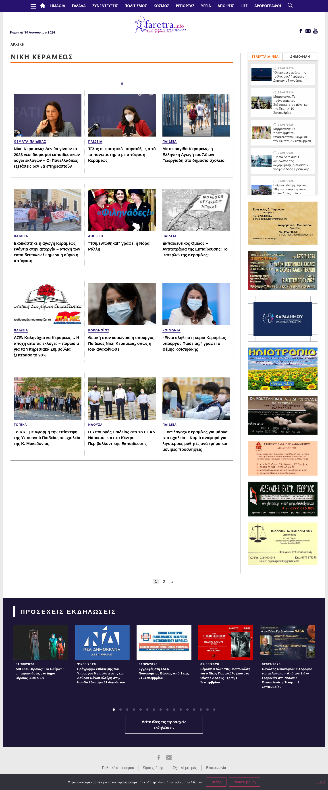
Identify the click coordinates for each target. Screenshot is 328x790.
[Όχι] (321, 782)
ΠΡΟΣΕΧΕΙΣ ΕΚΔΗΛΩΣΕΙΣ (68, 611)
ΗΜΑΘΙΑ (57, 5)
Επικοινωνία (216, 768)
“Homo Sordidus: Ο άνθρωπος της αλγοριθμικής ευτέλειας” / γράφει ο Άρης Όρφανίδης (291, 163)
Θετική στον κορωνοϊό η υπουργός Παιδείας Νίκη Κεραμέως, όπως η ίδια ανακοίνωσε (121, 343)
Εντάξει (216, 782)
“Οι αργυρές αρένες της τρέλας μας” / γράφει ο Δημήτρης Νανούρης (289, 76)
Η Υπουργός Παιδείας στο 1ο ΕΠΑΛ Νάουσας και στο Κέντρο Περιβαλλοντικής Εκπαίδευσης (121, 438)
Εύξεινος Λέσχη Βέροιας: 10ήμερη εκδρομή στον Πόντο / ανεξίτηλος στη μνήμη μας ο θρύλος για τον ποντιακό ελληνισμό (290, 193)
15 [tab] (207, 710)
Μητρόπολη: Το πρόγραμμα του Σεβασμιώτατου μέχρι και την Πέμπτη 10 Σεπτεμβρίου (290, 104)
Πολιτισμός (136, 5)
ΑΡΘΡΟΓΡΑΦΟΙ (267, 5)
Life (244, 5)
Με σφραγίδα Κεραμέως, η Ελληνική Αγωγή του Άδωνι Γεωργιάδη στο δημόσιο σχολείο (193, 155)
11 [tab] (181, 710)
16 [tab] (214, 710)
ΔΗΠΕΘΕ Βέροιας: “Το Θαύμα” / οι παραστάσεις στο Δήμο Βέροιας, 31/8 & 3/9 (40, 673)
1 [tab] (122, 84)
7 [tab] (154, 710)
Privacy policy (244, 782)
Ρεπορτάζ (185, 5)
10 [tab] (174, 710)
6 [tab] (147, 710)
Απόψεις (226, 5)
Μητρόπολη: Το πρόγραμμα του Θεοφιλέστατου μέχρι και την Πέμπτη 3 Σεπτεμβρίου (292, 135)
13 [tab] (194, 710)
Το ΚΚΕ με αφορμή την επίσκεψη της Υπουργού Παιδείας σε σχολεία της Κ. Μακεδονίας (47, 438)
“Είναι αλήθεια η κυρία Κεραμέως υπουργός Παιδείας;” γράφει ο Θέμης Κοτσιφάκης (194, 343)
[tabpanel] (41, 654)
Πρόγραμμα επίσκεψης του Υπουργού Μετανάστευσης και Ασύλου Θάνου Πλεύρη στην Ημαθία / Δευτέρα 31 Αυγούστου (101, 675)
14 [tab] (201, 710)
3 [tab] (127, 710)
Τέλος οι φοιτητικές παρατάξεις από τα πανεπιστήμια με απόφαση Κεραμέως (122, 155)
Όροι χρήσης (153, 768)
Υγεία (206, 5)
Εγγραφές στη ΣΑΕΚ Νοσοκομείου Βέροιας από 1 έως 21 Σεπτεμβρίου (164, 673)
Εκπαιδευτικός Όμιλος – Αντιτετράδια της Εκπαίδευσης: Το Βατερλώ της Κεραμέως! (195, 249)
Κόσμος (161, 5)
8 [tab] (160, 710)
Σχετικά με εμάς (185, 768)
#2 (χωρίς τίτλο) (43, 6)
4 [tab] (134, 710)
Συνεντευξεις (105, 5)
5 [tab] (140, 710)
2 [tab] (120, 710)
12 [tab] (187, 710)
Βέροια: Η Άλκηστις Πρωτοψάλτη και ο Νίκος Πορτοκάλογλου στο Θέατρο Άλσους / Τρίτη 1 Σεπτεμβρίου (225, 675)
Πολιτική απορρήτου (118, 768)
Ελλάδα (79, 5)
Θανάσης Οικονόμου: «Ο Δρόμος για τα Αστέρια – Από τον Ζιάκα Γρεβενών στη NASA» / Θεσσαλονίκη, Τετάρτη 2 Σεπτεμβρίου (287, 678)
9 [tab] (167, 710)
